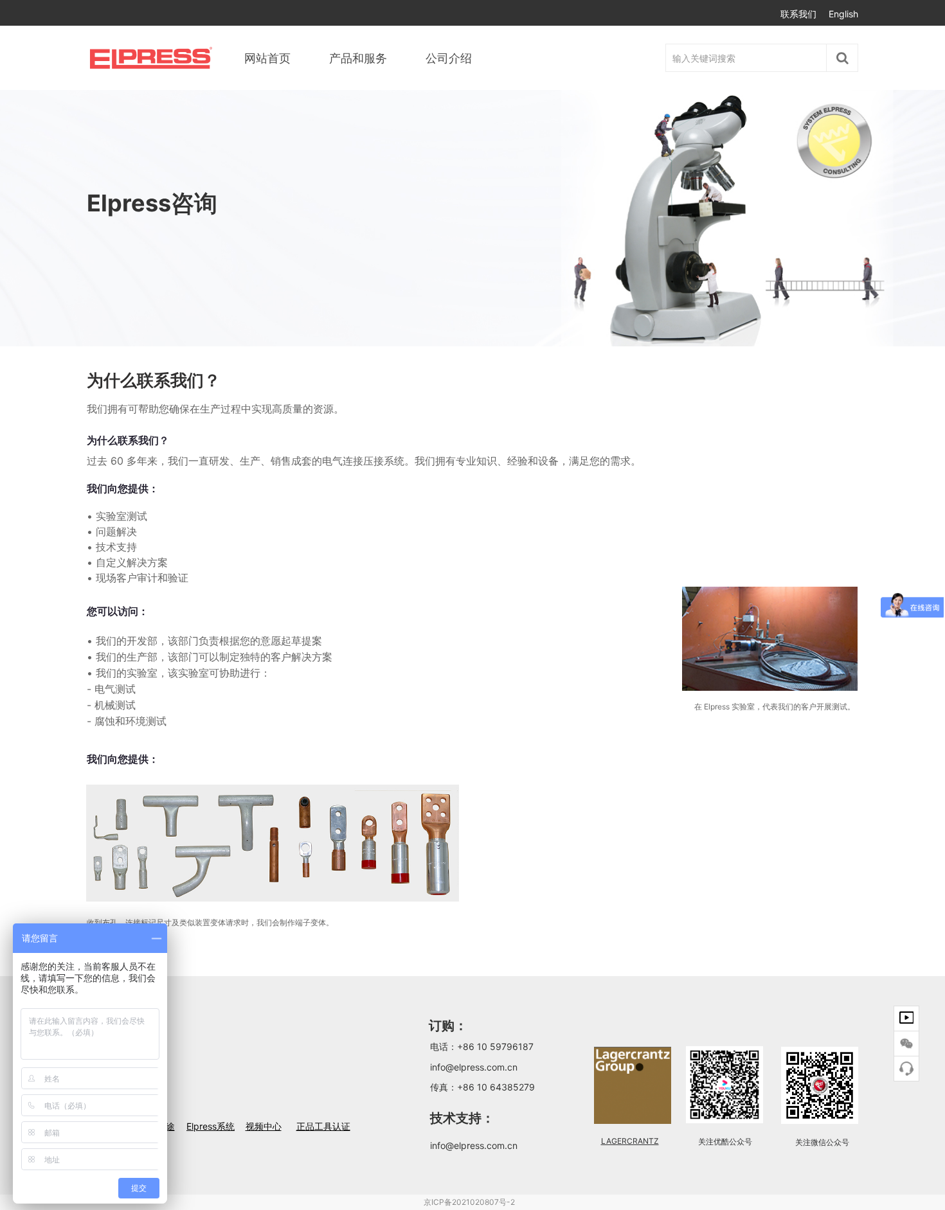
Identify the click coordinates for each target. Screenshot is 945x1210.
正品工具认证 (323, 1126)
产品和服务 (358, 58)
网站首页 (267, 58)
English (843, 13)
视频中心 (264, 1126)
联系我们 (798, 13)
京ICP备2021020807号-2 (469, 1202)
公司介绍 (449, 58)
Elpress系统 (210, 1126)
